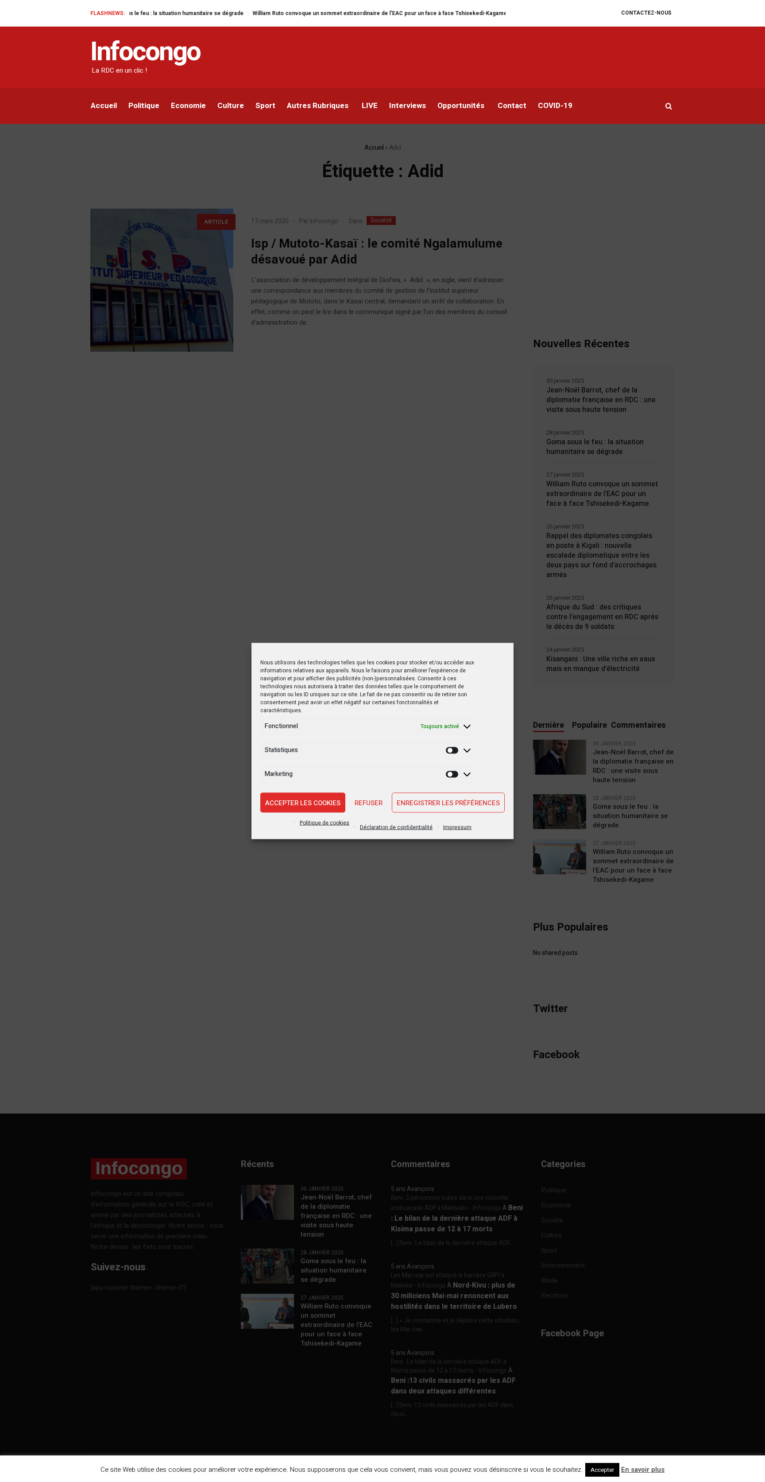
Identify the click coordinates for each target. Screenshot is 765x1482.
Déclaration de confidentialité (396, 827)
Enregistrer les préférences (448, 802)
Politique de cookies (324, 823)
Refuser (368, 802)
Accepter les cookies (302, 802)
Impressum (457, 827)
